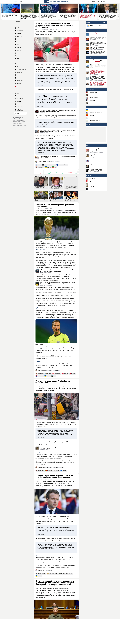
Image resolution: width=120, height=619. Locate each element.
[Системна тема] (15, 1)
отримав (43, 294)
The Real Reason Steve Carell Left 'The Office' (40, 187)
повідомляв (63, 115)
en (104, 1)
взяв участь (64, 557)
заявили (71, 565)
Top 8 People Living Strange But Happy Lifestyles (41, 200)
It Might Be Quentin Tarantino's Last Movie (55, 200)
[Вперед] (118, 11)
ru (106, 1)
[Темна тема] (18, 1)
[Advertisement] (96, 134)
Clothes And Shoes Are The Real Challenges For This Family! (71, 187)
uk (101, 1)
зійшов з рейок (52, 454)
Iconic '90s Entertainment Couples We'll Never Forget (71, 200)
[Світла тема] (13, 1)
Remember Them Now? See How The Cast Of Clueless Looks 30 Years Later (56, 187)
